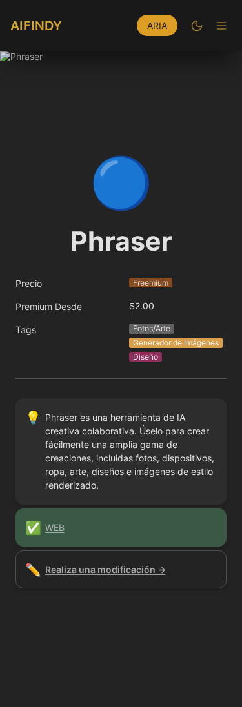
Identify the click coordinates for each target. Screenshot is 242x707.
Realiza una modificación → (105, 569)
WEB (55, 527)
